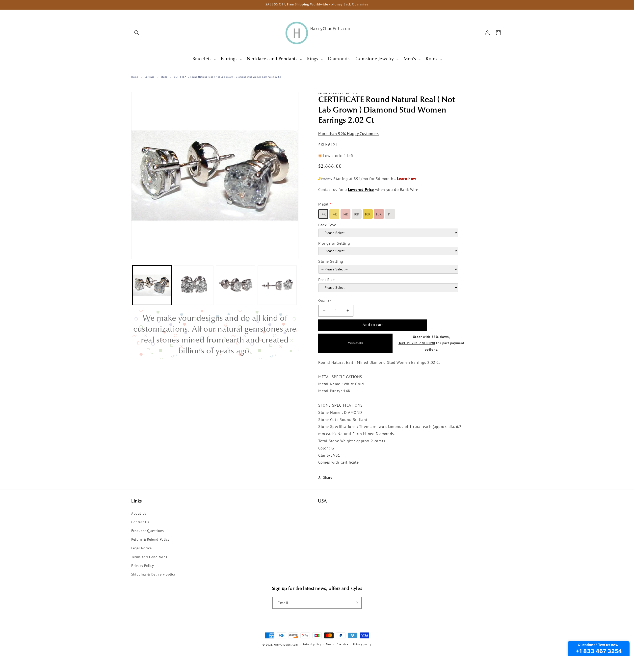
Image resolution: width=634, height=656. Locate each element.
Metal (323, 204)
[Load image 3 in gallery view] (235, 285)
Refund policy (312, 644)
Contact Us (140, 522)
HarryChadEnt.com (286, 644)
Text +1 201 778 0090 (416, 343)
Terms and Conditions (149, 557)
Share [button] (327, 477)
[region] (214, 334)
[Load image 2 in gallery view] (193, 285)
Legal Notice (141, 548)
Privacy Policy (142, 565)
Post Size (326, 279)
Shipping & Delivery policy (153, 574)
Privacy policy (362, 644)
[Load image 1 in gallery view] (152, 285)
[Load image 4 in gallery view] (277, 285)
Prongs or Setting (334, 243)
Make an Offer (355, 343)
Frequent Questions (147, 530)
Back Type (327, 224)
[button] (136, 32)
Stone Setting (330, 261)
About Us (138, 513)
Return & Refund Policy (150, 539)
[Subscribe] (355, 603)
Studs (164, 77)
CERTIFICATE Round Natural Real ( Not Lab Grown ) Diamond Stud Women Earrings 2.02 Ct (227, 77)
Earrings (149, 77)
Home (134, 77)
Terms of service (337, 644)
